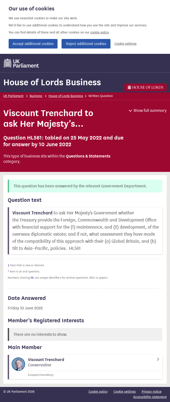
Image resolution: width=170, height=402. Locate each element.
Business (36, 96)
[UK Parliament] (21, 63)
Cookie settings (125, 44)
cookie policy (99, 32)
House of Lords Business (52, 82)
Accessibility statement (150, 397)
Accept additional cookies (33, 44)
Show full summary (150, 110)
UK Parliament (13, 96)
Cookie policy (98, 392)
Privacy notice (152, 392)
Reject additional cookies (86, 44)
